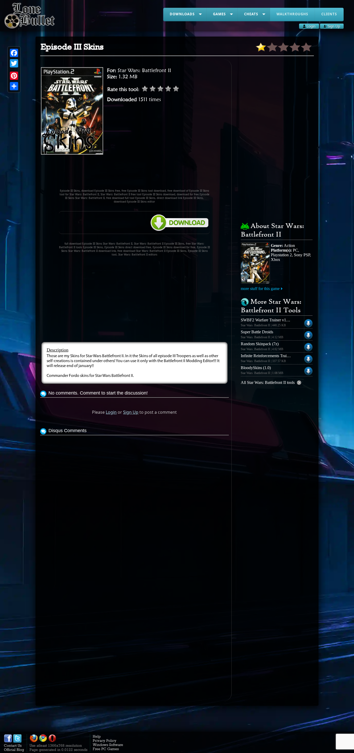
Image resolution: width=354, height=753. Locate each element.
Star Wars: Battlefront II (144, 70)
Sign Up (130, 412)
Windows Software (108, 745)
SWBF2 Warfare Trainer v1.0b (266, 320)
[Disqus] (134, 501)
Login (111, 412)
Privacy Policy (104, 740)
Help (97, 736)
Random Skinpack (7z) (260, 344)
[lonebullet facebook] (8, 741)
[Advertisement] (134, 174)
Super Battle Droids (257, 332)
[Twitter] (14, 63)
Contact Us (13, 745)
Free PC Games (106, 749)
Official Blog (14, 750)
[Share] (14, 86)
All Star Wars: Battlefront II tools (268, 382)
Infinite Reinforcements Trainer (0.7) (271, 356)
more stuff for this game (260, 288)
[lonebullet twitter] (17, 741)
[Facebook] (14, 53)
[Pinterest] (14, 76)
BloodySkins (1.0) (256, 367)
